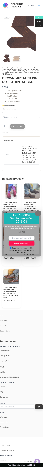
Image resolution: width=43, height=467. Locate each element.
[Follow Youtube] (23, 232)
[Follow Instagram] (19, 232)
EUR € (38, 25)
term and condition (27, 248)
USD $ (38, 17)
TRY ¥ (38, 21)
